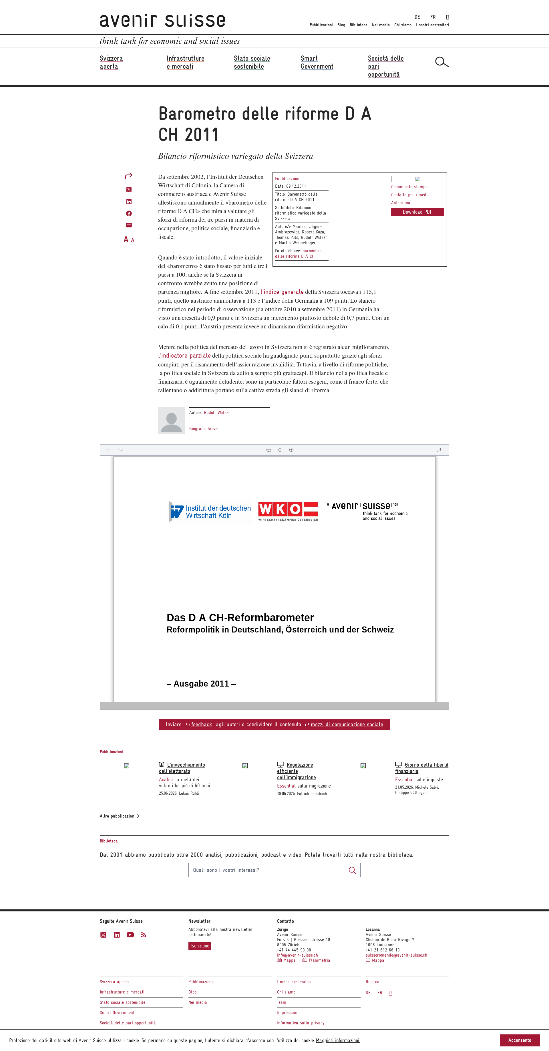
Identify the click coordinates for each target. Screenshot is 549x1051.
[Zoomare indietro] (268, 450)
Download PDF (417, 212)
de (417, 17)
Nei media (381, 24)
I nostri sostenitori (432, 24)
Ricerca (372, 981)
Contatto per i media (410, 194)
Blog (341, 24)
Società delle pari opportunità (128, 1023)
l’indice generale (282, 292)
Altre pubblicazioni (118, 816)
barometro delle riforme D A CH (298, 253)
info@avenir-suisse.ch (297, 955)
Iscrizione (199, 946)
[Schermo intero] (280, 450)
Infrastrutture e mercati (122, 992)
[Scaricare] (439, 450)
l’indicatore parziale (184, 355)
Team (281, 1002)
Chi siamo (402, 24)
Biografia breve (203, 428)
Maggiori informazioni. (338, 1040)
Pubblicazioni (321, 24)
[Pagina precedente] (109, 450)
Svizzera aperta (114, 981)
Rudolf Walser (217, 412)
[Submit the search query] (352, 870)
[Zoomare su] (291, 450)
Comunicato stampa (409, 186)
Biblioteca (358, 24)
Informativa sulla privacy (301, 1023)
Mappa (289, 960)
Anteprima (400, 202)
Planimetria (318, 960)
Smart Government (117, 1012)
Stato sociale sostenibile (122, 1002)
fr (432, 17)
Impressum (287, 1012)
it (447, 17)
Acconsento (519, 1040)
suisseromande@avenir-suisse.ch (396, 955)
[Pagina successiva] (120, 450)
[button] (129, 189)
